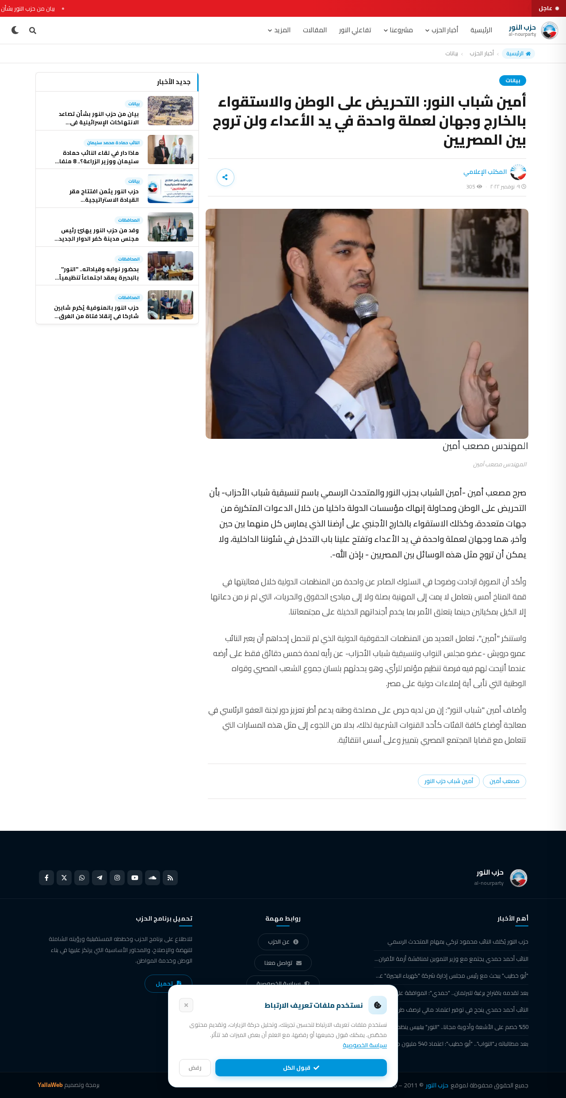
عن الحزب (279, 941)
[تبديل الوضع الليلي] (15, 30)
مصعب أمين (505, 781)
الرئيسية (481, 29)
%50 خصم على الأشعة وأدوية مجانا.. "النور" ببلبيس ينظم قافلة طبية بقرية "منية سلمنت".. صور (451, 1026)
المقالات (315, 29)
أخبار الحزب (445, 29)
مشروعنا (401, 29)
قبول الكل (296, 1067)
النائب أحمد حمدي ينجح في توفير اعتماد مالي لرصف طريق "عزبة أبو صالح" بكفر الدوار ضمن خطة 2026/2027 (451, 1009)
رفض (195, 1067)
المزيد (282, 29)
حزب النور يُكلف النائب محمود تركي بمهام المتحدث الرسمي (457, 941)
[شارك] (225, 177)
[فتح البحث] (33, 30)
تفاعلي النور (355, 29)
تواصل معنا (278, 962)
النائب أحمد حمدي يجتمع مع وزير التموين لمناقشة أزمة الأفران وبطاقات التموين (451, 958)
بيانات (451, 53)
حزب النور (437, 1085)
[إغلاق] (186, 1005)
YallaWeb (50, 1085)
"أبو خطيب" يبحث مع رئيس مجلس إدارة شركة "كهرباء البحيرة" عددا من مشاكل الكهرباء (451, 975)
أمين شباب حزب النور (448, 781)
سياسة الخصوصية (278, 983)
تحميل (164, 983)
